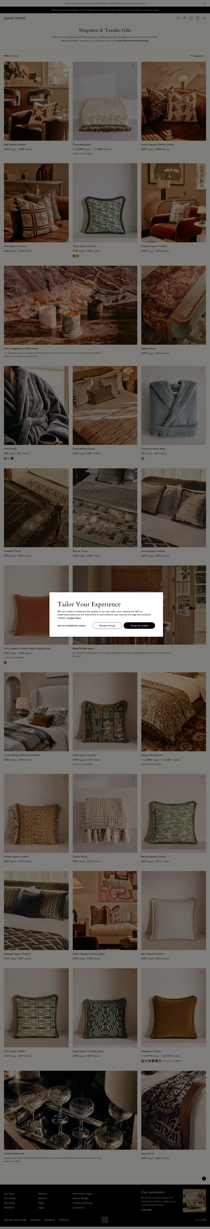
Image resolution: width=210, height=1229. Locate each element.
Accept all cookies (139, 625)
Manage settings (107, 625)
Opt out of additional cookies (71, 626)
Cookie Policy (74, 617)
